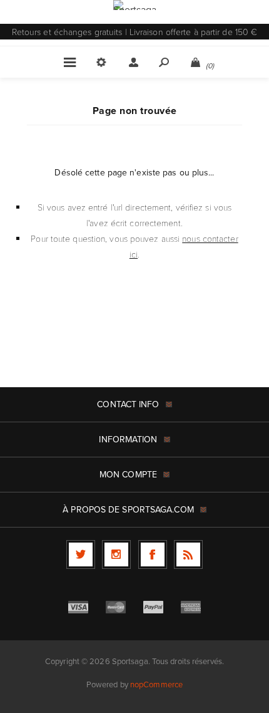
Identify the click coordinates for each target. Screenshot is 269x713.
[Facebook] (153, 554)
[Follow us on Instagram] (116, 554)
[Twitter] (81, 554)
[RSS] (188, 554)
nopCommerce (156, 684)
